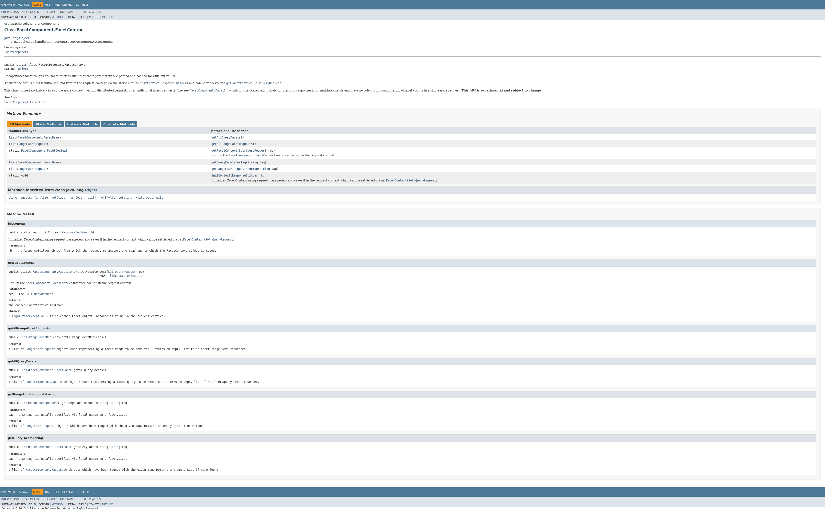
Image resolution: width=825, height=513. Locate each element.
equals (25, 197)
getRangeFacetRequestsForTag (234, 168)
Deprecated (70, 4)
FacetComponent (16, 52)
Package (23, 4)
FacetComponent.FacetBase (38, 137)
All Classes (92, 12)
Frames (52, 12)
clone (12, 197)
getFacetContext (224, 150)
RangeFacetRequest (32, 144)
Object (23, 68)
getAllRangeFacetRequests (232, 144)
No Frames (67, 12)
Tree (56, 4)
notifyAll (107, 197)
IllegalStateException (126, 275)
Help (85, 4)
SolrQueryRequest (252, 150)
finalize (41, 197)
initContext (220, 175)
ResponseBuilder (245, 175)
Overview (8, 4)
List (12, 137)
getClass (58, 197)
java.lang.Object (16, 38)
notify (91, 197)
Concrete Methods (119, 124)
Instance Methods (82, 124)
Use (47, 4)
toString (125, 197)
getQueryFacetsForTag (228, 162)
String (253, 162)
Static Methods (48, 124)
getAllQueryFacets (226, 137)
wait (139, 197)
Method (57, 17)
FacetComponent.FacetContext (44, 150)
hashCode (75, 197)
